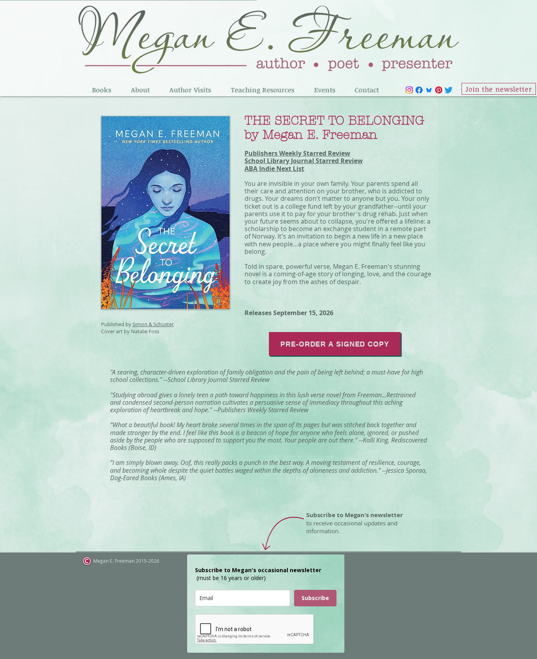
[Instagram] (409, 90)
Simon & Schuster (153, 324)
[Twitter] (448, 90)
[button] (101, 90)
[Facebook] (419, 90)
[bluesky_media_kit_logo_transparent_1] (429, 90)
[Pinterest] (438, 90)
